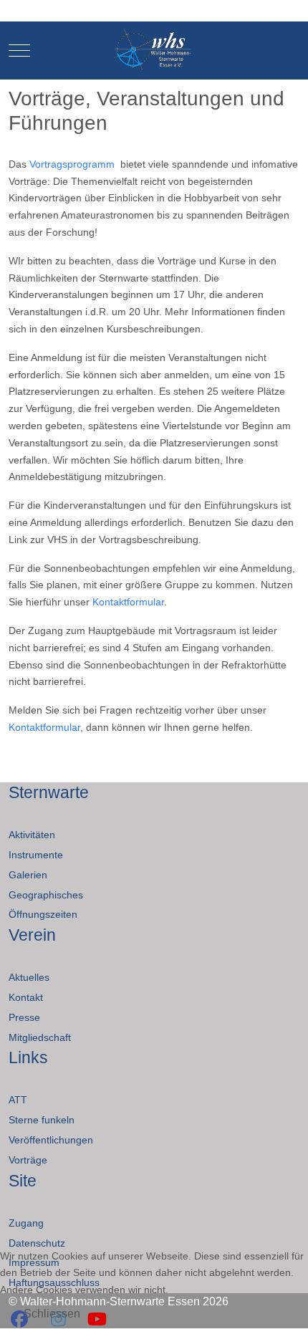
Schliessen (52, 1314)
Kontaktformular (128, 602)
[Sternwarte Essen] (154, 50)
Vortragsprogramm (72, 164)
